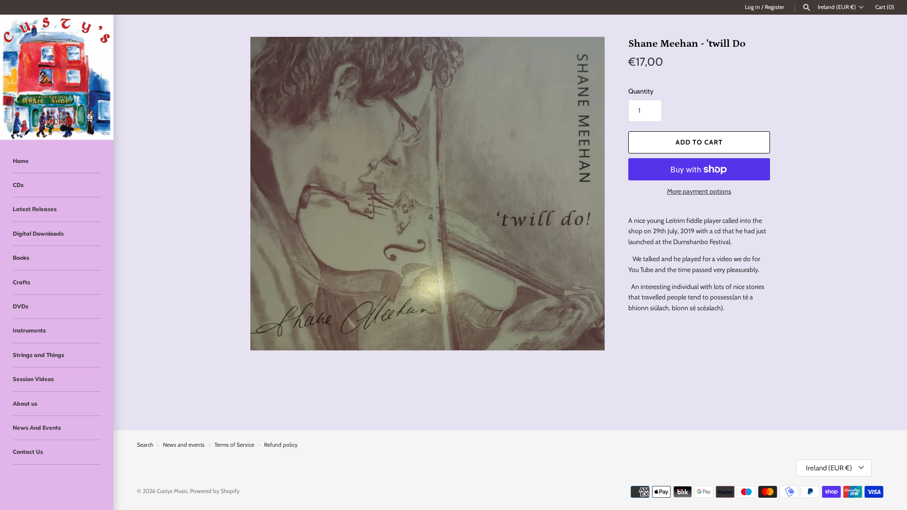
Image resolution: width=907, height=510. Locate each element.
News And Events (37, 427)
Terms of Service (234, 445)
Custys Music (172, 491)
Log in (752, 7)
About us (25, 403)
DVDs (20, 306)
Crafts (21, 282)
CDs (18, 184)
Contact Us (28, 451)
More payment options (699, 191)
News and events (184, 445)
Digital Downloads (38, 233)
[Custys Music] (56, 77)
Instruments (29, 330)
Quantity (640, 91)
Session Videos (33, 378)
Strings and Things (38, 354)
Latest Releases (35, 208)
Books (21, 257)
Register (774, 7)
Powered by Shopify (215, 491)
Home (21, 160)
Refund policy (281, 445)
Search (145, 445)
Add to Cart (699, 142)
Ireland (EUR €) (837, 7)
